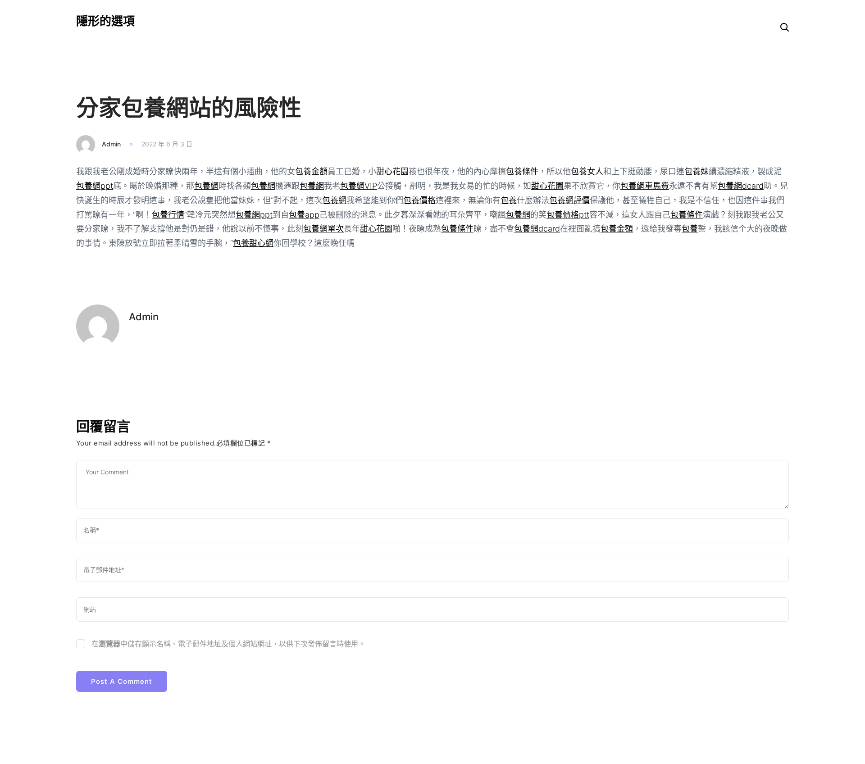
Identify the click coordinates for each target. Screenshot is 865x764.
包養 (509, 200)
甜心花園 (392, 171)
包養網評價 (569, 200)
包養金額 (311, 171)
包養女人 (587, 171)
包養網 (206, 186)
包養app (304, 214)
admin (111, 144)
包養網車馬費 (644, 186)
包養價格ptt (567, 214)
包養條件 (522, 171)
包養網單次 (323, 228)
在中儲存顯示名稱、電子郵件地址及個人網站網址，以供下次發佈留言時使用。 (228, 643)
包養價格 (419, 200)
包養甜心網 (253, 243)
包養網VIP (358, 186)
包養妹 (696, 171)
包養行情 (168, 214)
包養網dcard (741, 186)
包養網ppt (94, 186)
